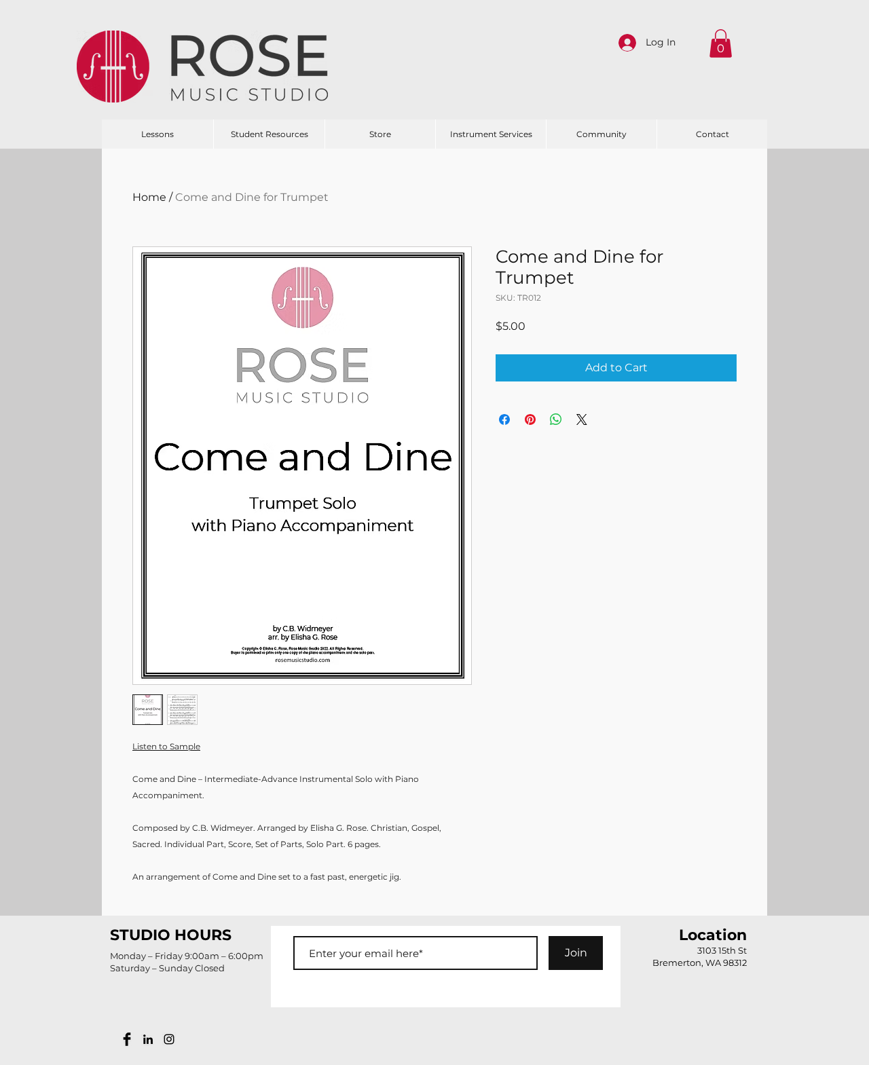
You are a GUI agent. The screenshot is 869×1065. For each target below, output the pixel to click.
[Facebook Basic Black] (127, 1039)
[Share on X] (582, 419)
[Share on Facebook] (504, 419)
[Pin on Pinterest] (530, 419)
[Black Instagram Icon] (169, 1039)
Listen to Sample (166, 746)
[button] (721, 43)
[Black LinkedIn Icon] (148, 1039)
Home (149, 197)
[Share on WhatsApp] (556, 419)
